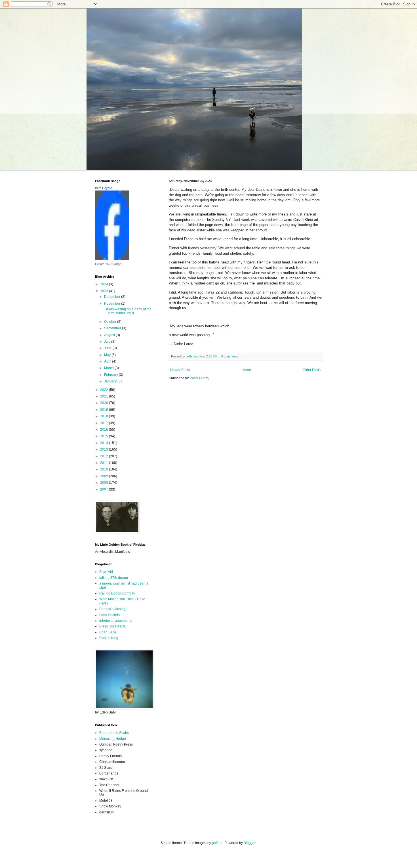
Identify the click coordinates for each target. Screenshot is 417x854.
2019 (104, 410)
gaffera (217, 843)
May (107, 355)
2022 (104, 390)
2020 (104, 403)
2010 (104, 469)
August (110, 335)
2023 (104, 291)
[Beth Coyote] (112, 259)
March (109, 368)
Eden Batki (107, 632)
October (110, 322)
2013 (104, 449)
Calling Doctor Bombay (117, 593)
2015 (104, 436)
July (107, 342)
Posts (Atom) (199, 378)
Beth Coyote (103, 188)
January (110, 381)
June (108, 348)
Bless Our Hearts (112, 626)
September (113, 328)
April (108, 361)
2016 (104, 430)
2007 (104, 489)
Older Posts (312, 370)
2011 (104, 463)
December (112, 297)
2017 (104, 423)
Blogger (250, 843)
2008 (104, 483)
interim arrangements (115, 621)
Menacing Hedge (112, 739)
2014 (104, 443)
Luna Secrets (109, 615)
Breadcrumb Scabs (114, 733)
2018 (104, 416)
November (112, 303)
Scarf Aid (106, 572)
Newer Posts (180, 370)
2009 (104, 476)
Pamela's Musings (113, 609)
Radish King (108, 638)
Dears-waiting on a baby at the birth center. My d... (127, 311)
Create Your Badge (108, 264)
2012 (104, 456)
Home (246, 370)
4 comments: (230, 356)
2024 (104, 284)
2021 (104, 396)
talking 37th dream (113, 578)
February (111, 375)
